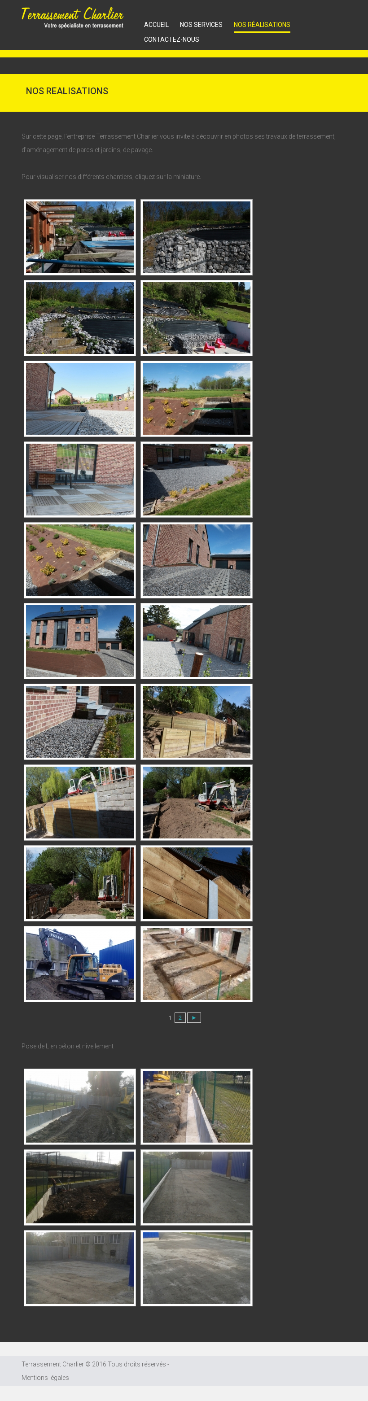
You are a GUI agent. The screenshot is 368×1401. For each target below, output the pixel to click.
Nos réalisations (262, 24)
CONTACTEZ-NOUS (171, 39)
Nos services (201, 24)
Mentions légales (45, 1377)
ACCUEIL (156, 24)
